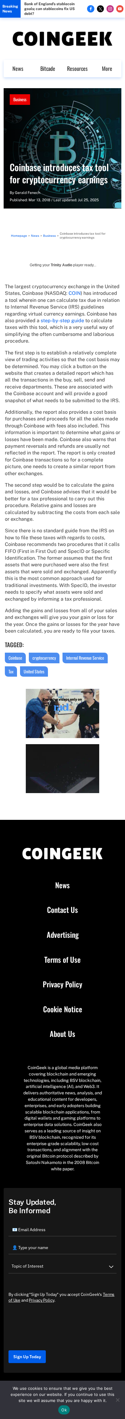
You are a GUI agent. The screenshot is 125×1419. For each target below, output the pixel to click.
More (107, 68)
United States (34, 671)
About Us (62, 1034)
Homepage (19, 235)
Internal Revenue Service (85, 657)
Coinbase (15, 657)
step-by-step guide (62, 320)
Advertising (63, 935)
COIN (75, 293)
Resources (77, 68)
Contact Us (62, 910)
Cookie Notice (62, 1009)
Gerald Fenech (27, 193)
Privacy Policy (62, 984)
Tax (10, 671)
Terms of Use (62, 960)
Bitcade (47, 68)
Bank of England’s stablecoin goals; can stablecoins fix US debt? (49, 9)
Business (19, 99)
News (17, 68)
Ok (64, 1409)
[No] (117, 1400)
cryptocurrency (44, 657)
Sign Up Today (27, 1356)
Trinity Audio (61, 265)
